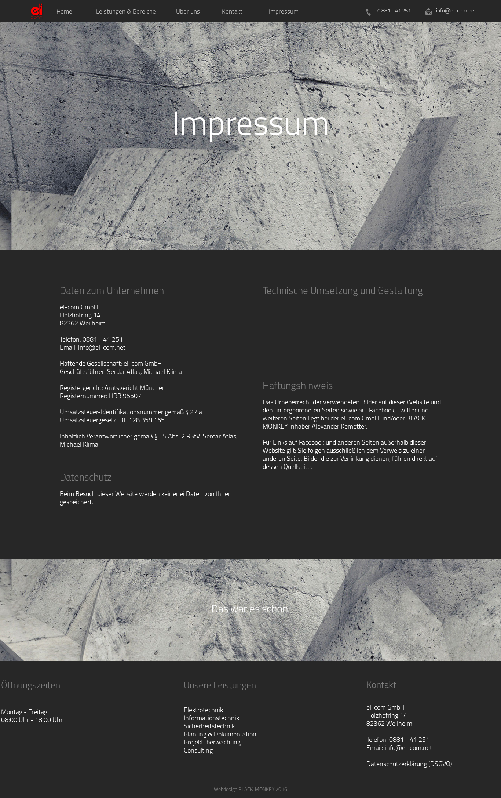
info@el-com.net (408, 748)
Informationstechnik (211, 718)
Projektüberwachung (212, 743)
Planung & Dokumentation (220, 735)
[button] (126, 11)
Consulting (198, 751)
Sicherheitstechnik (209, 727)
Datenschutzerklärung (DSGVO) (409, 764)
